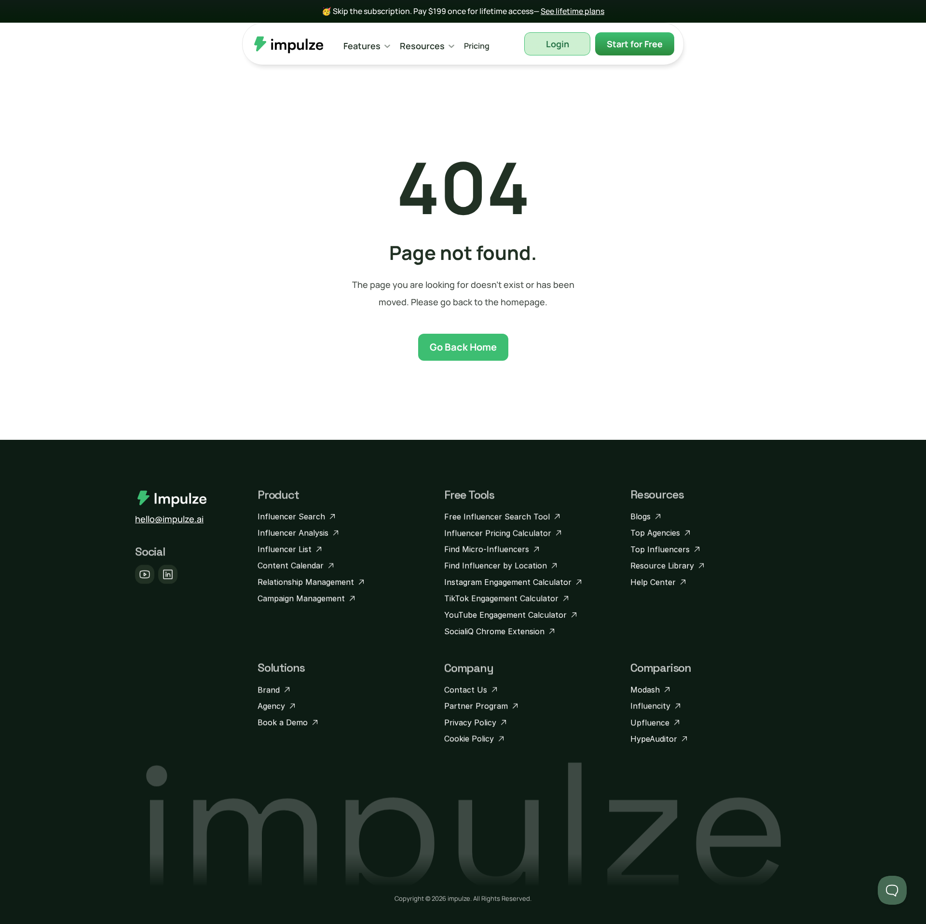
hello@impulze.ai (169, 519)
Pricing (477, 46)
